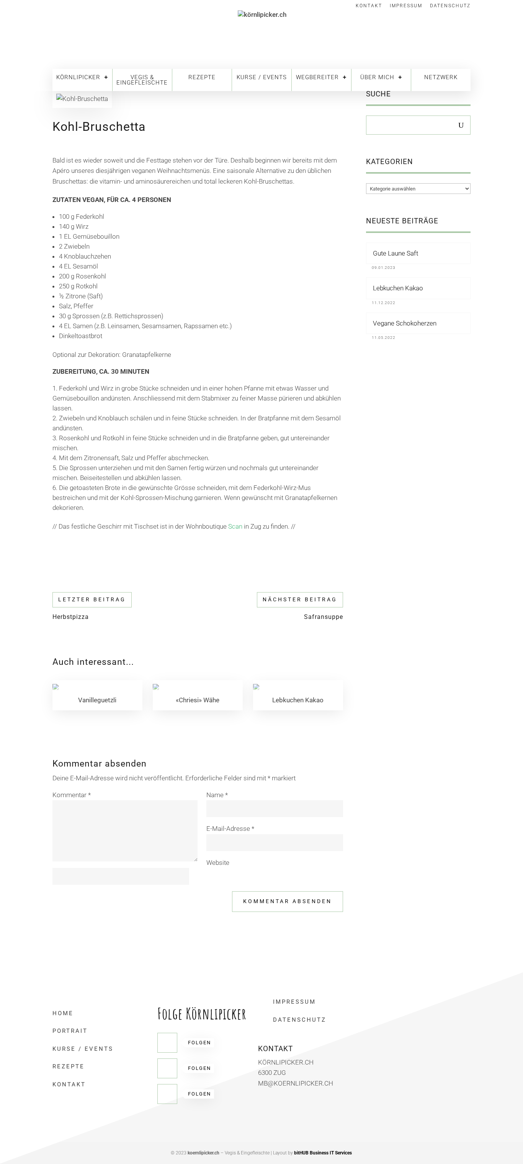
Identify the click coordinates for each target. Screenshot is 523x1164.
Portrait (70, 1030)
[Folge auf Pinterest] (167, 1068)
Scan (235, 526)
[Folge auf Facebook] (167, 1043)
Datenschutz (450, 5)
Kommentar (71, 795)
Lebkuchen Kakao (398, 288)
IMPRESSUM (294, 1001)
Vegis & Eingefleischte (142, 80)
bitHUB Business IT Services (323, 1153)
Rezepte (202, 77)
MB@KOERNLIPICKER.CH (295, 1083)
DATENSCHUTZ (299, 1019)
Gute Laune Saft (395, 253)
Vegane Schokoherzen (404, 323)
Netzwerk (441, 77)
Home (63, 1013)
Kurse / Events (262, 77)
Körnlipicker (78, 77)
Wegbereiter (317, 77)
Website (217, 862)
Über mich (377, 77)
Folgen (199, 1042)
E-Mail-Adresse (230, 828)
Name (217, 795)
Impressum (406, 5)
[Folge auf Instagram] (167, 1094)
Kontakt (369, 5)
